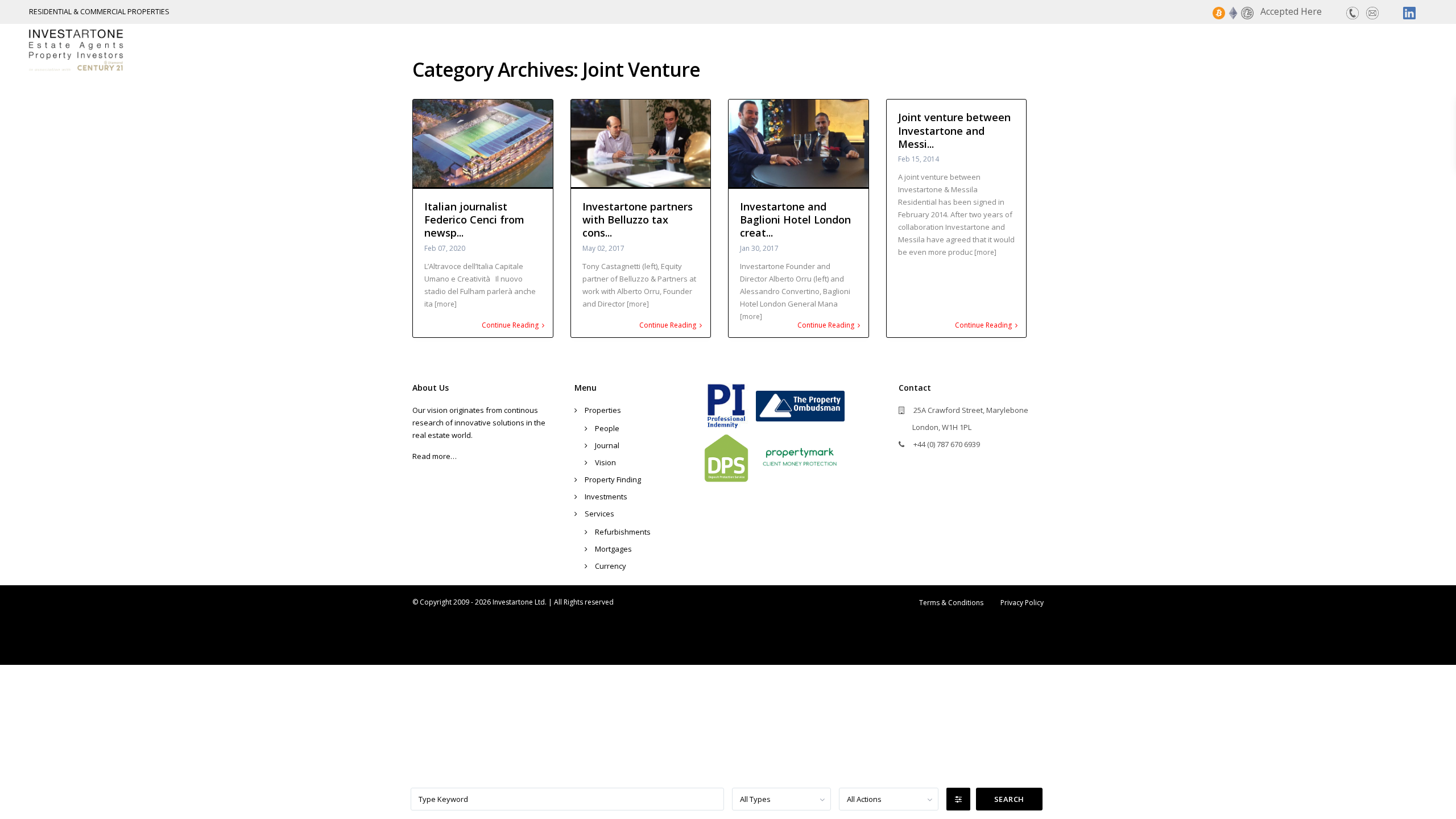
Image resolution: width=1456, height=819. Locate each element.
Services (1347, 49)
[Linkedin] (1409, 12)
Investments (1276, 49)
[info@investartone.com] (1372, 12)
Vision (605, 462)
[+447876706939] (1352, 12)
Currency (610, 566)
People (607, 428)
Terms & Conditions (951, 602)
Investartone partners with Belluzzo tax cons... (637, 220)
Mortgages (613, 549)
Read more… (434, 456)
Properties (1093, 49)
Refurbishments (623, 532)
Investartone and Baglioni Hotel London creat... (795, 220)
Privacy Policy (1022, 602)
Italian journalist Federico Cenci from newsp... (474, 220)
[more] (446, 304)
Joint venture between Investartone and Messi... (954, 130)
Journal (607, 445)
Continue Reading (510, 325)
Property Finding (1182, 49)
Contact (1408, 49)
